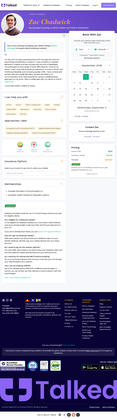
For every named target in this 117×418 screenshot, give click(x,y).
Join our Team (70, 317)
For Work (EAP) (71, 307)
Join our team (69, 345)
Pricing (69, 5)
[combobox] (27, 173)
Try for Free (104, 310)
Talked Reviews (71, 320)
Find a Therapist (82, 5)
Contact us (69, 326)
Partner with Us (71, 310)
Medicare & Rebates (51, 5)
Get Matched (108, 5)
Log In (95, 5)
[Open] (60, 173)
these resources (92, 351)
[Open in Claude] (73, 415)
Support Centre (106, 307)
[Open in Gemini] (64, 415)
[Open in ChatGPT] (60, 415)
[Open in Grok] (78, 415)
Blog (101, 304)
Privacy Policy (94, 407)
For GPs (68, 313)
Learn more (90, 174)
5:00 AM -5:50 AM (81, 116)
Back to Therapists (38, 14)
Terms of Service (108, 407)
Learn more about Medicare (16, 278)
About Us (68, 304)
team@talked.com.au (11, 308)
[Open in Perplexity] (69, 415)
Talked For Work (30, 5)
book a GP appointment (48, 232)
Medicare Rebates (89, 312)
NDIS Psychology (89, 327)
